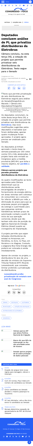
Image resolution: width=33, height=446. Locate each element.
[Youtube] (24, 5)
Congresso (6, 318)
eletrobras (25, 302)
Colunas (12, 429)
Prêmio (26, 22)
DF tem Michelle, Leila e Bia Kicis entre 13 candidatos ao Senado (18, 401)
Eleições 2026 (17, 22)
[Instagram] (20, 5)
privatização (7, 306)
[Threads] (31, 5)
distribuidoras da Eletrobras (12, 310)
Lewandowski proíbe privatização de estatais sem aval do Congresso (17, 276)
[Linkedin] (16, 5)
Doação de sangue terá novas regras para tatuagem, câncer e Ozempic (17, 372)
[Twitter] (12, 5)
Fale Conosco (26, 429)
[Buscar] (30, 1)
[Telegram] (5, 5)
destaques (14, 302)
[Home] (16, 10)
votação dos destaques (21, 306)
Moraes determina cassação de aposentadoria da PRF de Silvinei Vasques (18, 411)
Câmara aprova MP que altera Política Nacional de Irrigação (21, 333)
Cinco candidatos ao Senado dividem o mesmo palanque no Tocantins (17, 392)
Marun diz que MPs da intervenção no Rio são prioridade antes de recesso (22, 343)
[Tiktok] (27, 5)
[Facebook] (9, 5)
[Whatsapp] (1, 5)
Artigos (18, 429)
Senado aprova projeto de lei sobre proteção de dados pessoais (22, 354)
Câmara (5, 302)
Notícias (7, 22)
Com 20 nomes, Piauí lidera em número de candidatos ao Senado (18, 382)
